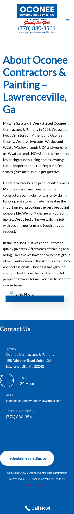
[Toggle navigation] (59, 19)
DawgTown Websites (37, 485)
